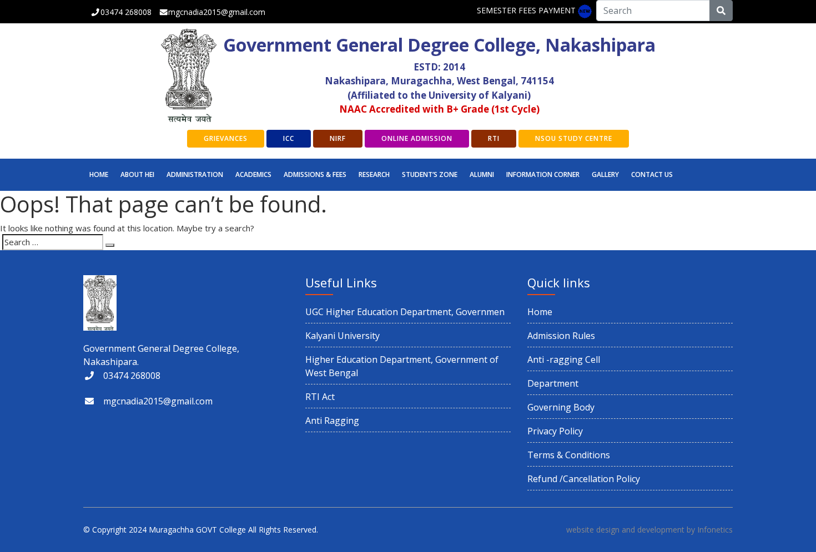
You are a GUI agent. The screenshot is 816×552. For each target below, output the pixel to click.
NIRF (338, 138)
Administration (195, 174)
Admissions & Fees (315, 174)
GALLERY (605, 174)
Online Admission (416, 138)
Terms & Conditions (568, 455)
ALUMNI (482, 174)
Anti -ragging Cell (563, 359)
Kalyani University (342, 336)
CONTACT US (652, 174)
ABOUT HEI (137, 174)
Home (98, 174)
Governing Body (561, 407)
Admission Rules (561, 336)
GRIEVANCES (226, 138)
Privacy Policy (555, 431)
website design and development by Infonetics (649, 529)
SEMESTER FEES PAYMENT (526, 10)
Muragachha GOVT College (197, 529)
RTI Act (320, 397)
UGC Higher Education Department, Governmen (405, 312)
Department (552, 383)
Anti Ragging (332, 420)
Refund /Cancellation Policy (583, 479)
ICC (288, 138)
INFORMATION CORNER (543, 174)
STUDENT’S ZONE (429, 174)
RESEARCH (374, 174)
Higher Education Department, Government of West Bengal (401, 366)
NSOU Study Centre (573, 138)
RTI (494, 138)
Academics (253, 174)
